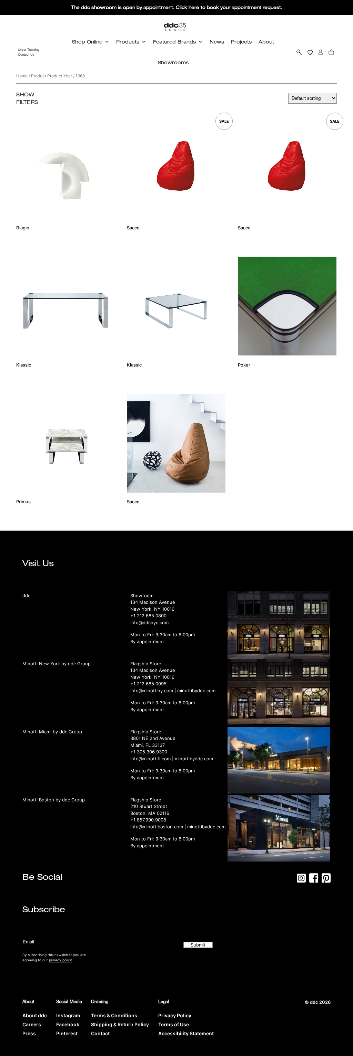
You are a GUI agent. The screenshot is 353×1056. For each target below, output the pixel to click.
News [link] (217, 42)
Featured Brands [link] (174, 42)
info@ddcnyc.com (149, 622)
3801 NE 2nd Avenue (152, 738)
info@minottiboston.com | (158, 826)
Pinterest (67, 1033)
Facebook (67, 1024)
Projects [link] (241, 42)
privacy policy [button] (60, 960)
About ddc (34, 1015)
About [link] (266, 42)
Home (22, 75)
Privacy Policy (174, 1015)
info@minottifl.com (150, 758)
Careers (31, 1024)
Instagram (68, 1015)
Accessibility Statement (186, 1033)
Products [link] (127, 42)
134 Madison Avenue (152, 602)
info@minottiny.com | (153, 690)
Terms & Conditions (114, 1015)
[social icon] (301, 880)
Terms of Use (173, 1024)
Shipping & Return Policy (120, 1024)
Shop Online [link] (87, 42)
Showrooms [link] (173, 62)
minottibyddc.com (196, 690)
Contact (100, 1033)
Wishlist (310, 52)
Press (29, 1033)
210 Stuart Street (148, 806)
